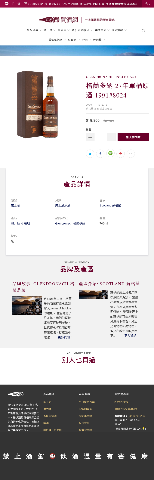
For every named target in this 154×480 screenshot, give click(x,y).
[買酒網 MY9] (77, 20)
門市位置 (98, 4)
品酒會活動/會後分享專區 (122, 4)
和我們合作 (121, 402)
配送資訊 (86, 4)
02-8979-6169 (37, 4)
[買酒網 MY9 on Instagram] (18, 3)
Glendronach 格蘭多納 (70, 223)
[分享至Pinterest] (120, 154)
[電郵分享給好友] (131, 154)
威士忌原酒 (62, 205)
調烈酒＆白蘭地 (52, 430)
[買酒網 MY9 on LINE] (6, 3)
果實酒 (72, 40)
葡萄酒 (62, 30)
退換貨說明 (85, 430)
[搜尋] (143, 31)
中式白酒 (101, 30)
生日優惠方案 (87, 402)
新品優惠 (32, 30)
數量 (88, 129)
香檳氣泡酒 (55, 40)
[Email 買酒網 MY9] (25, 3)
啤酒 (85, 40)
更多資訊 (64, 337)
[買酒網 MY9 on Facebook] (12, 3)
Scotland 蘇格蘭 (110, 205)
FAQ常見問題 (70, 4)
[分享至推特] (90, 154)
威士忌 (48, 30)
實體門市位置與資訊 (126, 409)
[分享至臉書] (100, 154)
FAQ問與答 (85, 409)
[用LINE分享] (110, 153)
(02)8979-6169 (137, 416)
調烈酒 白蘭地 (81, 30)
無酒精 (98, 40)
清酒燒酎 (117, 30)
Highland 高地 (20, 223)
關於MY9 (54, 4)
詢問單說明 (85, 416)
